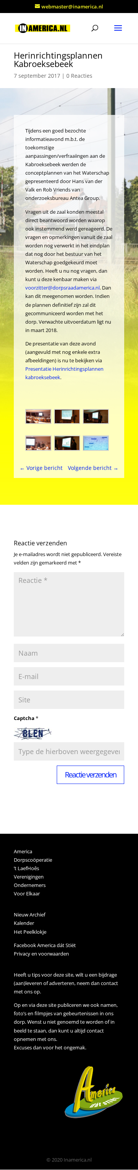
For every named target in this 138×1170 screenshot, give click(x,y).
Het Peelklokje (30, 931)
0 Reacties (79, 75)
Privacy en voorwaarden (41, 953)
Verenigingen (29, 876)
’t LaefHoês (26, 868)
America (23, 851)
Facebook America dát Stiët (45, 945)
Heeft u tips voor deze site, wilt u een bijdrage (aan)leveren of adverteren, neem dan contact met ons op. (66, 983)
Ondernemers (30, 885)
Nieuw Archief (29, 914)
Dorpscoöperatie (33, 859)
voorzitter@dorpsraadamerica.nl (62, 287)
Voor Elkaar (27, 893)
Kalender (24, 923)
